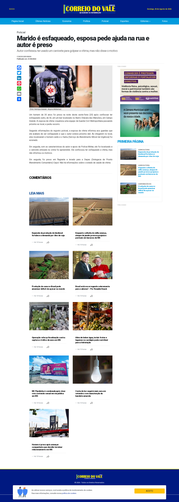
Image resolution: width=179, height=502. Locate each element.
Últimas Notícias (43, 21)
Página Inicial (18, 21)
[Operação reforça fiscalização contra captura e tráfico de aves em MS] (49, 316)
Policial (105, 21)
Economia (66, 21)
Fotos (164, 21)
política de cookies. (69, 493)
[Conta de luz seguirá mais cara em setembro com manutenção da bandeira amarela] (92, 370)
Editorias (144, 21)
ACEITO (149, 491)
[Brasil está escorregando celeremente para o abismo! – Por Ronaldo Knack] (92, 265)
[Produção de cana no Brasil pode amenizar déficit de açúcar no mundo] (49, 265)
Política (86, 21)
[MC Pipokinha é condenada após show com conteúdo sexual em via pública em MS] (49, 370)
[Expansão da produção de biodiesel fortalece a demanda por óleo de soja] (49, 211)
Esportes (124, 21)
